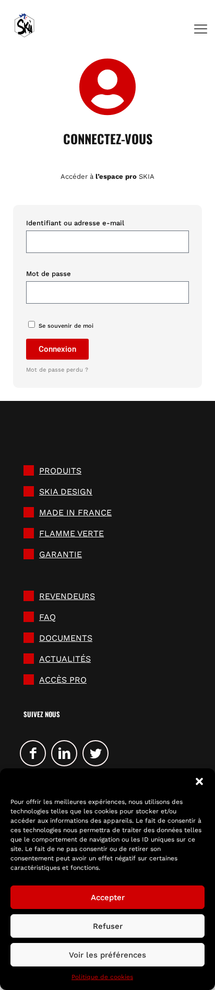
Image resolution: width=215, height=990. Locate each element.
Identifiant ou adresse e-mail (75, 223)
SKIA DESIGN (65, 492)
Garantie (60, 554)
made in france (75, 512)
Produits (60, 471)
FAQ (47, 617)
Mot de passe (48, 274)
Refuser (108, 926)
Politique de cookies (102, 977)
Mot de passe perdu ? (57, 369)
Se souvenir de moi (65, 326)
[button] (199, 781)
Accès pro (63, 680)
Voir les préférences (107, 955)
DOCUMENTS (65, 638)
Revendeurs (67, 596)
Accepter (108, 897)
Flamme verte (71, 533)
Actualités (65, 659)
